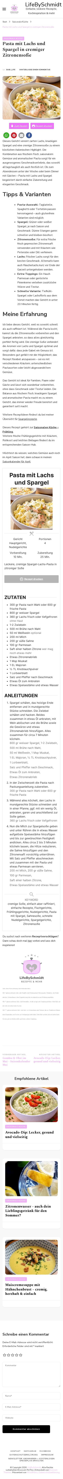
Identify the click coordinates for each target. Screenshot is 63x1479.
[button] (6, 135)
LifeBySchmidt (43, 4)
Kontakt (15, 1451)
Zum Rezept (20, 126)
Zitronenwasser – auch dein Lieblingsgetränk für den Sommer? (28, 1211)
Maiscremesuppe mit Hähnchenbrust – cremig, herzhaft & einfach (26, 1289)
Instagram (30, 1451)
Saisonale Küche (13, 38)
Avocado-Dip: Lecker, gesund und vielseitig (29, 1135)
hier (30, 941)
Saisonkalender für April (17, 461)
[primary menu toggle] (4, 9)
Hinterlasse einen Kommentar (34, 70)
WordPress (32, 1472)
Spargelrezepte (27, 419)
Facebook (45, 1451)
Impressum (47, 1455)
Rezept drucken (43, 126)
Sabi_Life (10, 70)
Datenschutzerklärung (49, 1472)
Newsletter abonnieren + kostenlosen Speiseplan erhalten (31, 1459)
